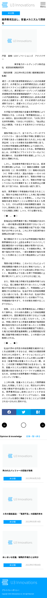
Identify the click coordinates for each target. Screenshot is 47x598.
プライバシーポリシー (10, 590)
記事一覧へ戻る (33, 436)
